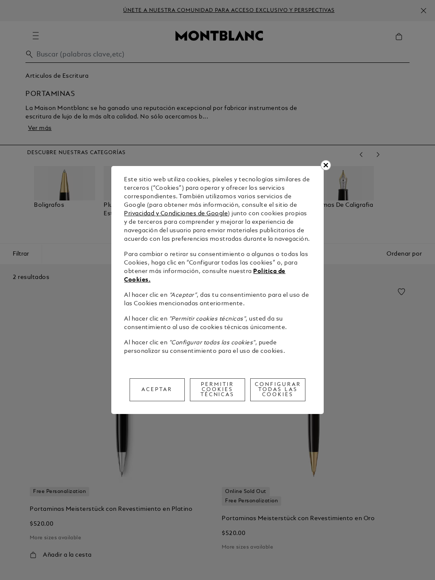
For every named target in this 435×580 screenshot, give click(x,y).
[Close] (326, 165)
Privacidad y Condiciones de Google (176, 214)
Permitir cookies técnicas (218, 389)
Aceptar (156, 389)
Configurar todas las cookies (278, 389)
